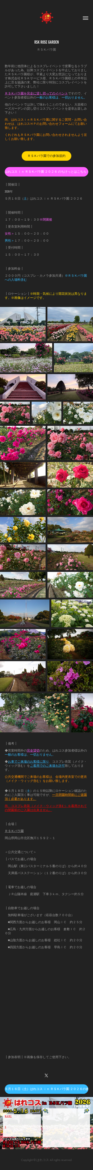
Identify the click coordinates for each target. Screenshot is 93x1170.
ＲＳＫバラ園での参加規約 (46, 156)
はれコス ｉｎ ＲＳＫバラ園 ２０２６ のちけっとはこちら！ (46, 171)
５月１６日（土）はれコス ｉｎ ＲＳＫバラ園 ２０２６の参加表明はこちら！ (46, 1089)
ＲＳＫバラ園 (14, 831)
